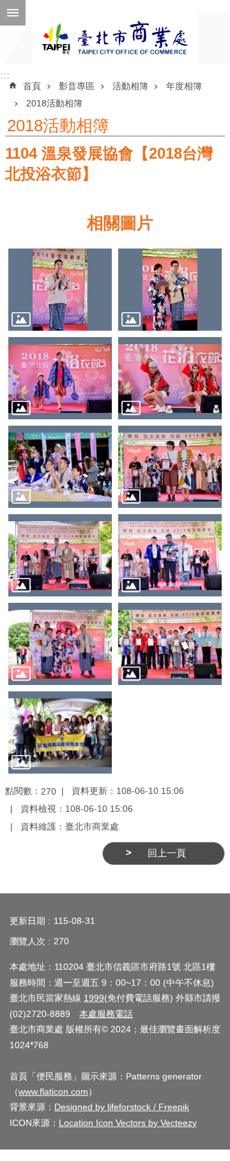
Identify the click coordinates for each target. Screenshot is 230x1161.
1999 (94, 998)
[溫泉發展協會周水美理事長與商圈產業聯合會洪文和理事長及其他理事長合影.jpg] (60, 732)
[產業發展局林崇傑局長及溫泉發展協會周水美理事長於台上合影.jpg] (170, 290)
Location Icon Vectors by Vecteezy (128, 1123)
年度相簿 (184, 86)
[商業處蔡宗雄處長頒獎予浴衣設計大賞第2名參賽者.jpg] (60, 555)
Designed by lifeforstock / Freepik (121, 1107)
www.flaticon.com (53, 1091)
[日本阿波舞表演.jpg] (170, 378)
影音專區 (77, 86)
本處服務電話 (106, 1014)
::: (5, 75)
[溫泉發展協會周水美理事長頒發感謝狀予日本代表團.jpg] (170, 644)
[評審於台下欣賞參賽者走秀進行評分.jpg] (60, 467)
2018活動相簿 (54, 103)
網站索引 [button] (13, 12)
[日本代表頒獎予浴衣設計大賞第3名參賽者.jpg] (170, 555)
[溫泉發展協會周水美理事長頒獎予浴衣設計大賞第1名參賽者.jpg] (170, 467)
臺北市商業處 (115, 37)
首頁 (32, 86)
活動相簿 (130, 86)
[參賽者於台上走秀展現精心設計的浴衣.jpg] (60, 378)
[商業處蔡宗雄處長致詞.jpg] (60, 290)
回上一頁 (167, 853)
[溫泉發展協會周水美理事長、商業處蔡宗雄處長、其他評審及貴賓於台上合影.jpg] (60, 644)
